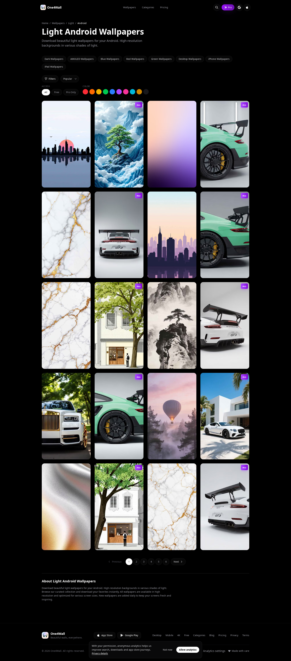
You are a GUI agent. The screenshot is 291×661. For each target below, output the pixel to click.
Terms (245, 635)
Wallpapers (58, 23)
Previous (117, 561)
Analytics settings (214, 651)
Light (71, 23)
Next (176, 561)
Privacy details (100, 653)
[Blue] (112, 91)
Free (56, 92)
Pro (230, 7)
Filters (52, 78)
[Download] (85, 183)
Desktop (156, 635)
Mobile (169, 635)
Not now (167, 649)
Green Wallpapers (161, 58)
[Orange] (92, 91)
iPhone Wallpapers (219, 58)
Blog (211, 635)
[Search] (216, 7)
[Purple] (119, 91)
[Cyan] (132, 91)
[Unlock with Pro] (137, 183)
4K (178, 635)
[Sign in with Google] (239, 7)
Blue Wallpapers (110, 58)
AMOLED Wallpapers (82, 58)
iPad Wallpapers (54, 66)
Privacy (234, 635)
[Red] (85, 91)
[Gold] (139, 91)
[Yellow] (99, 91)
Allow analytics (188, 649)
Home (45, 23)
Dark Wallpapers (54, 58)
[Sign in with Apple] (247, 7)
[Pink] (125, 91)
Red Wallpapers (135, 58)
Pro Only (71, 92)
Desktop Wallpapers (190, 58)
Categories (199, 635)
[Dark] (146, 91)
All (45, 92)
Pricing (222, 635)
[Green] (105, 91)
